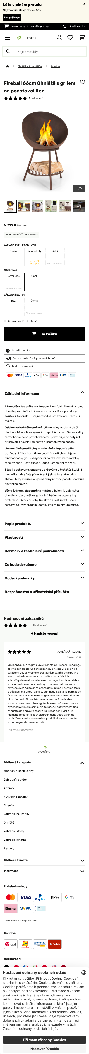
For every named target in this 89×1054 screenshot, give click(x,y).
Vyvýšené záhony (16, 796)
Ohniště (55, 66)
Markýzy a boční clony (19, 771)
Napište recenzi (45, 633)
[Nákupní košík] (82, 37)
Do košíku (48, 334)
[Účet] (59, 37)
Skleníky (9, 805)
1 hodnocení (36, 98)
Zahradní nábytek (15, 779)
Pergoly (9, 848)
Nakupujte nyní (12, 17)
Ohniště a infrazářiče (30, 66)
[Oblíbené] (70, 37)
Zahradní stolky (14, 831)
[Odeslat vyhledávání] (8, 51)
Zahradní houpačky (16, 814)
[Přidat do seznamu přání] (82, 82)
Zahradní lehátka (15, 839)
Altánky (9, 788)
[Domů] (12, 66)
